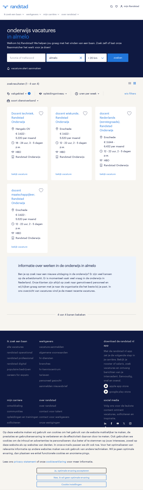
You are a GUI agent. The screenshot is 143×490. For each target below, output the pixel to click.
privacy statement (25, 461)
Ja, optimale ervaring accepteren (71, 470)
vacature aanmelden (51, 346)
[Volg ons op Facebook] (112, 423)
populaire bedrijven (19, 369)
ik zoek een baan (12, 14)
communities (15, 411)
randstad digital (16, 363)
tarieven (44, 374)
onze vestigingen (49, 422)
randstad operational (19, 352)
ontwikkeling (15, 405)
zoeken (118, 57)
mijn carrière (50, 14)
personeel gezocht (50, 380)
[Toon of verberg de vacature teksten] (132, 84)
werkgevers (32, 14)
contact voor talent (50, 411)
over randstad (68, 14)
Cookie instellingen (71, 484)
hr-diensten (46, 358)
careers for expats (18, 374)
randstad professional (20, 358)
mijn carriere (14, 400)
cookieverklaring (56, 461)
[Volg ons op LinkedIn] (106, 423)
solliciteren (13, 422)
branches (44, 363)
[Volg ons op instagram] (131, 423)
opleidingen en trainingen (22, 416)
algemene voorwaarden (53, 352)
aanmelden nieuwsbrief (53, 386)
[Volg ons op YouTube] (118, 423)
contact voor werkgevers (54, 416)
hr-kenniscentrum (50, 369)
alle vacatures (15, 346)
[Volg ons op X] (125, 423)
